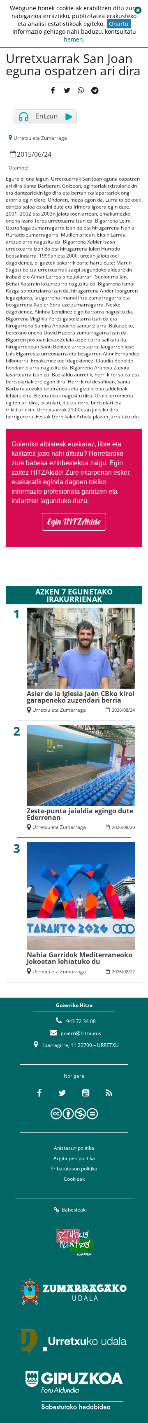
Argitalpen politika (74, 1158)
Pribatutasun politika (74, 1168)
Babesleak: (74, 1209)
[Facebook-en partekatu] (53, 90)
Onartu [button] (119, 24)
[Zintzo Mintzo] (74, 1242)
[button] (138, 10)
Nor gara (74, 1075)
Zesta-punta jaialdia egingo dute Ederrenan (80, 814)
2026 (117, 710)
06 (38, 154)
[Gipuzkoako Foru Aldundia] (74, 1390)
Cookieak (74, 1178)
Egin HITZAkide (74, 521)
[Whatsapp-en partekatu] (80, 90)
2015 (24, 154)
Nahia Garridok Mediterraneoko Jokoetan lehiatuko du (79, 958)
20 (132, 827)
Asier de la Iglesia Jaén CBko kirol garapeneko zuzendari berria (80, 697)
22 (132, 971)
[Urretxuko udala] (74, 1340)
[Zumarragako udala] (74, 1291)
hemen (73, 39)
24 (47, 154)
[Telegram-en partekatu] (94, 90)
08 (125, 710)
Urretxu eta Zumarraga (40, 138)
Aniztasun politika (74, 1147)
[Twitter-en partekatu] (67, 90)
